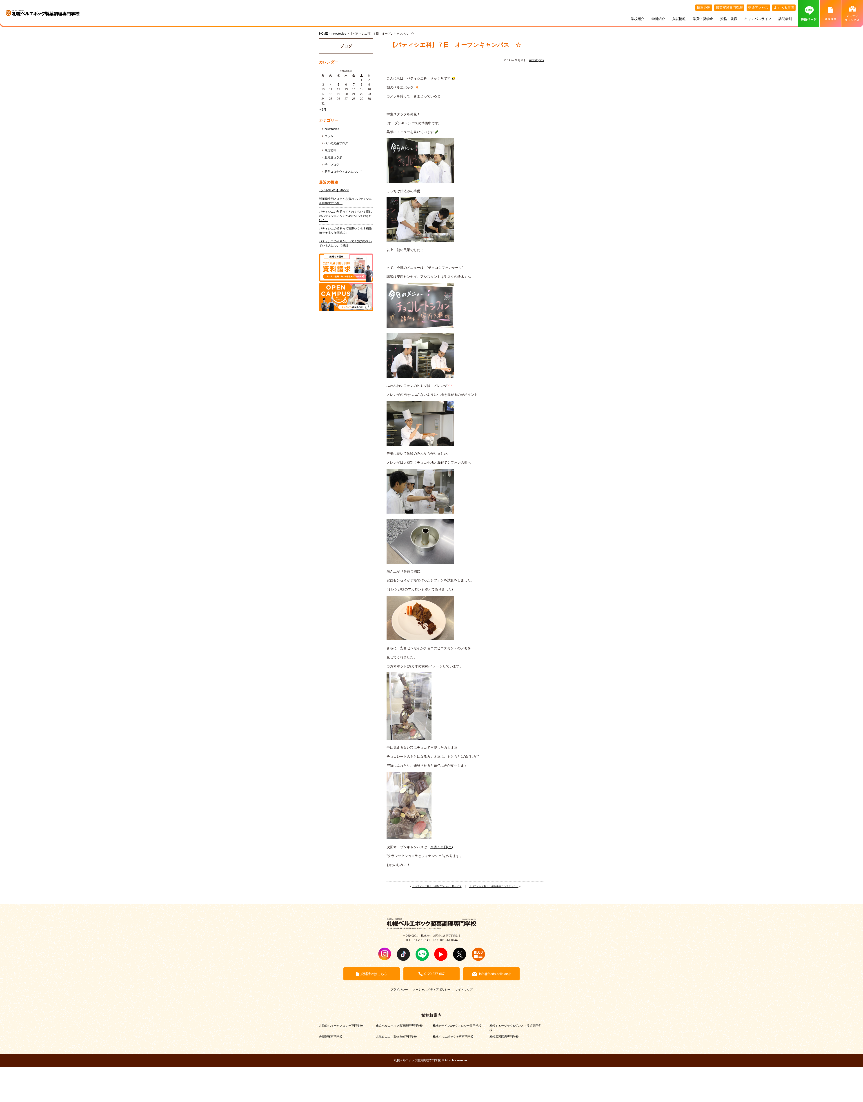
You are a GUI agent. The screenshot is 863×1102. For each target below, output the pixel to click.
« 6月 (322, 109)
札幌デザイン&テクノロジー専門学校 (457, 1025)
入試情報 (679, 19)
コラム (329, 136)
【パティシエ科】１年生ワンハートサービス (437, 886)
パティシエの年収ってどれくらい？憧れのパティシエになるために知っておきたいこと (345, 216)
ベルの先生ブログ (336, 143)
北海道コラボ (333, 157)
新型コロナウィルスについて (344, 171)
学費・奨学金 (703, 19)
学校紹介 (637, 19)
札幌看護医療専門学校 (504, 1036)
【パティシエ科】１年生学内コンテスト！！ (493, 886)
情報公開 (703, 7)
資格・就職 (728, 19)
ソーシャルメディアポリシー (432, 989)
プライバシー (399, 989)
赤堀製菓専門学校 (331, 1036)
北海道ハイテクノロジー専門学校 (341, 1025)
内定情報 (330, 150)
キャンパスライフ (757, 19)
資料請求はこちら (373, 974)
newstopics (536, 60)
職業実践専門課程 (729, 7)
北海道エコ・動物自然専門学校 (396, 1036)
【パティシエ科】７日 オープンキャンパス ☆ (455, 45)
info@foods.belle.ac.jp (495, 974)
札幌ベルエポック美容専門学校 (453, 1036)
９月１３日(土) (441, 847)
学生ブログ (332, 164)
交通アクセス (758, 7)
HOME (323, 33)
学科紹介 (658, 19)
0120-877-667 (434, 974)
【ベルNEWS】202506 (334, 190)
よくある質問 (784, 7)
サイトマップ (464, 989)
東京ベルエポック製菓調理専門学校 (399, 1025)
